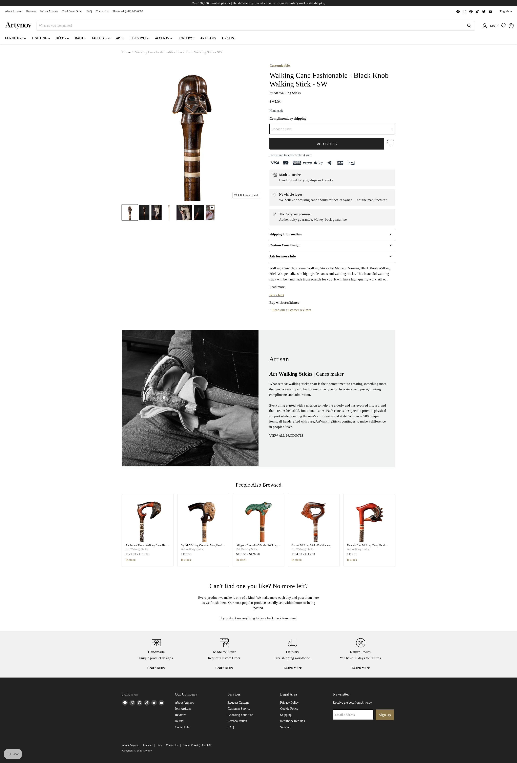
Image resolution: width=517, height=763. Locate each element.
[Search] (469, 25)
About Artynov (13, 11)
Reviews (31, 11)
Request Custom (238, 702)
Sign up (385, 714)
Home (126, 52)
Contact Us (102, 11)
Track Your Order (72, 11)
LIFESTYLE (138, 38)
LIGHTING (40, 38)
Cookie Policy (289, 708)
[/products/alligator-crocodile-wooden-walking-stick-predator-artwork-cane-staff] (258, 519)
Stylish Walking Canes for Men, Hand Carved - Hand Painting (201, 547)
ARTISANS (208, 38)
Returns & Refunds (292, 721)
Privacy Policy (289, 702)
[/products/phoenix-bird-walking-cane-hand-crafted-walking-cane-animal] (369, 519)
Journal (179, 721)
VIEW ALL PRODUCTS (286, 435)
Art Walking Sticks (287, 93)
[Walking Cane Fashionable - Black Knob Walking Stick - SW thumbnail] (130, 212)
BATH (79, 38)
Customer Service (239, 708)
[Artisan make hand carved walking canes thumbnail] (210, 212)
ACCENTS (162, 38)
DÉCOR (61, 38)
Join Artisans (183, 708)
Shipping (286, 715)
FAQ (89, 11)
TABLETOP (99, 38)
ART (119, 38)
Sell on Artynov (49, 11)
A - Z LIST (229, 38)
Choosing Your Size (240, 715)
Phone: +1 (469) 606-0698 (127, 11)
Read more (277, 287)
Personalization (237, 721)
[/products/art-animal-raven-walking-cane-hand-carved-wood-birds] (148, 519)
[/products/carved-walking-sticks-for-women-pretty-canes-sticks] (314, 519)
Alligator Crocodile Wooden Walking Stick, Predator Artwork (256, 547)
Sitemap (285, 727)
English (504, 11)
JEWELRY (185, 38)
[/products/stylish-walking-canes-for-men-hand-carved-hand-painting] (203, 519)
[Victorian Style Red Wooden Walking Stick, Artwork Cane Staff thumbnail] (198, 212)
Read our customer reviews (291, 310)
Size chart (276, 295)
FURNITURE (14, 38)
